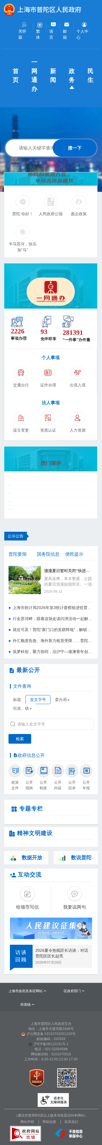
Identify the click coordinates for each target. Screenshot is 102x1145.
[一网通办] (50, 286)
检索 (20, 739)
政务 (72, 75)
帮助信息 (49, 1122)
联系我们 (71, 1122)
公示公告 (16, 536)
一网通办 (35, 75)
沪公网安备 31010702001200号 (51, 1034)
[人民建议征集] (51, 928)
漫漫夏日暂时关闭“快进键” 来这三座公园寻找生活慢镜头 (69, 571)
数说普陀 (81, 857)
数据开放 (32, 857)
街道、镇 (21, 708)
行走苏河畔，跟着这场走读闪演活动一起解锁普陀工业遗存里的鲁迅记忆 (53, 618)
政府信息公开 (31, 755)
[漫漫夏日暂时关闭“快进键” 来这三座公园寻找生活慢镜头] (24, 579)
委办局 (61, 699)
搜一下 (75, 148)
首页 (16, 75)
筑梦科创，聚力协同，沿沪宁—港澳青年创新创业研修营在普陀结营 (53, 651)
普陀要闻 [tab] (17, 554)
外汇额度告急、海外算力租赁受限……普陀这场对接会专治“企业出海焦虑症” (53, 640)
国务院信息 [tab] (48, 554)
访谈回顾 (21, 956)
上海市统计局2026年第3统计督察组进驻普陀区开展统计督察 (53, 607)
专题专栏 (31, 808)
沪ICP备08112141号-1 (51, 1044)
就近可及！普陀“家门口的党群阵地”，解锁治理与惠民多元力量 (53, 629)
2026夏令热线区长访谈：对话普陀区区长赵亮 (61, 953)
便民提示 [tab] (74, 554)
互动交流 (30, 874)
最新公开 (28, 670)
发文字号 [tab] (38, 699)
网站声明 (27, 1122)
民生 (91, 75)
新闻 (54, 75)
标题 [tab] (17, 699)
